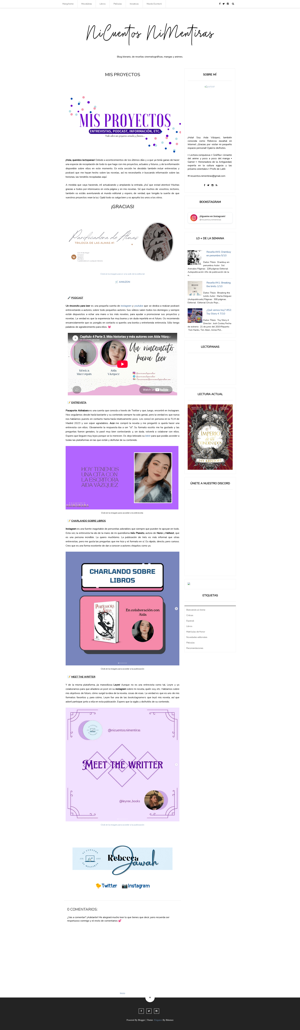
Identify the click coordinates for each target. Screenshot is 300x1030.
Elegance (158, 1020)
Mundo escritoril (154, 4)
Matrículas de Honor (195, 631)
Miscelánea (86, 4)
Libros (103, 4)
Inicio (122, 993)
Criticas (189, 615)
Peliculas (190, 642)
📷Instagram (136, 886)
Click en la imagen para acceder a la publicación (122, 824)
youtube (139, 306)
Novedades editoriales (196, 637)
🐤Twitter (106, 886)
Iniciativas (134, 4)
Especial (190, 620)
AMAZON (124, 282)
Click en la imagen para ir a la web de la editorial (122, 274)
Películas (118, 4)
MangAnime (67, 4)
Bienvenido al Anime (195, 610)
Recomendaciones (194, 648)
